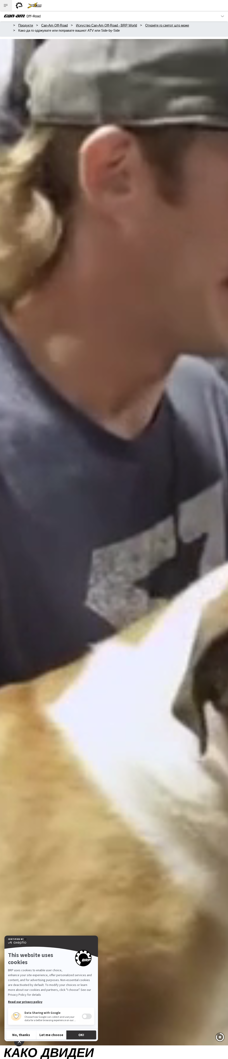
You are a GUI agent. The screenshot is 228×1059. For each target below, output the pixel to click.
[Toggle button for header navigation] (6, 5)
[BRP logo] (19, 5)
